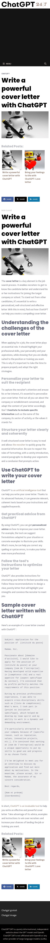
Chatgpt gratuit (9, 910)
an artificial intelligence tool (27, 490)
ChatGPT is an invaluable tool (24, 805)
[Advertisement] (25, 35)
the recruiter (19, 444)
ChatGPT (5, 73)
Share (9, 199)
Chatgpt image (8, 915)
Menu (8, 63)
